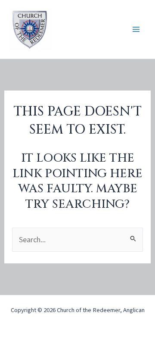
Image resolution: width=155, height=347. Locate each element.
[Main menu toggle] (136, 29)
